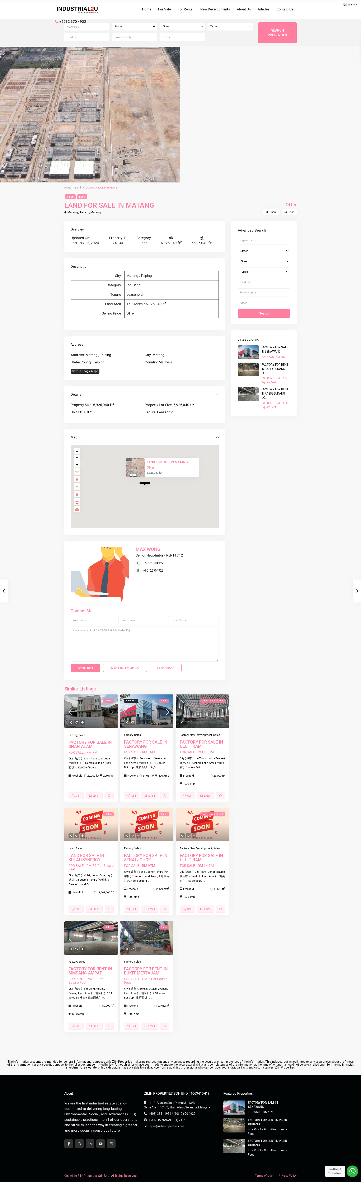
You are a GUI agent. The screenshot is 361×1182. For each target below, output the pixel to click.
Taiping (98, 362)
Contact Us (285, 9)
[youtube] (100, 1143)
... (98, 767)
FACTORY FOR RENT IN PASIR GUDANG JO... (275, 369)
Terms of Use (264, 1175)
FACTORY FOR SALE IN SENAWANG (145, 744)
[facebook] (68, 1143)
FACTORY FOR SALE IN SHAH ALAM (90, 744)
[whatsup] (79, 1143)
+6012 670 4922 (72, 21)
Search (264, 313)
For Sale (164, 9)
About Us (244, 9)
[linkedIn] (90, 1143)
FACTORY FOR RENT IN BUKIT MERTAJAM (146, 971)
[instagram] (111, 1143)
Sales (70, 196)
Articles (263, 9)
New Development (201, 734)
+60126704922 (153, 563)
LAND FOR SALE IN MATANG (167, 462)
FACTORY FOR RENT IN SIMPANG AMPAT (90, 971)
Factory (73, 735)
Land (78, 187)
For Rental (185, 9)
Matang (95, 212)
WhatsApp (167, 668)
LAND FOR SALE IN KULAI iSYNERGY (86, 857)
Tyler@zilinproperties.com (166, 1126)
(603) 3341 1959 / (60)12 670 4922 (172, 1113)
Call (126, 668)
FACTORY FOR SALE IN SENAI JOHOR (145, 857)
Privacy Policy (288, 1175)
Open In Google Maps (85, 371)
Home (146, 9)
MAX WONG (148, 549)
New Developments (215, 9)
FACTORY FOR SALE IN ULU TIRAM (201, 744)
